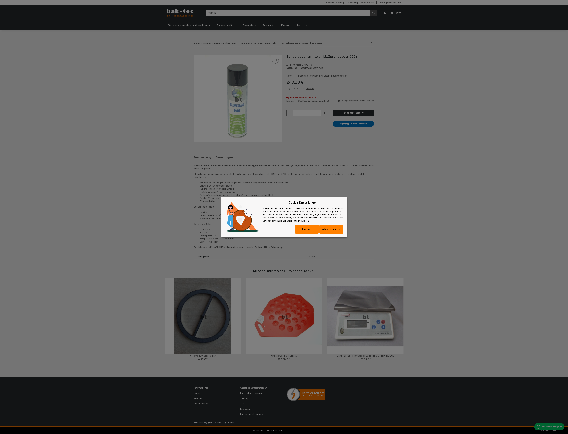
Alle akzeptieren (331, 229)
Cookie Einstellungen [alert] (303, 202)
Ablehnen (307, 229)
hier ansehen (289, 221)
